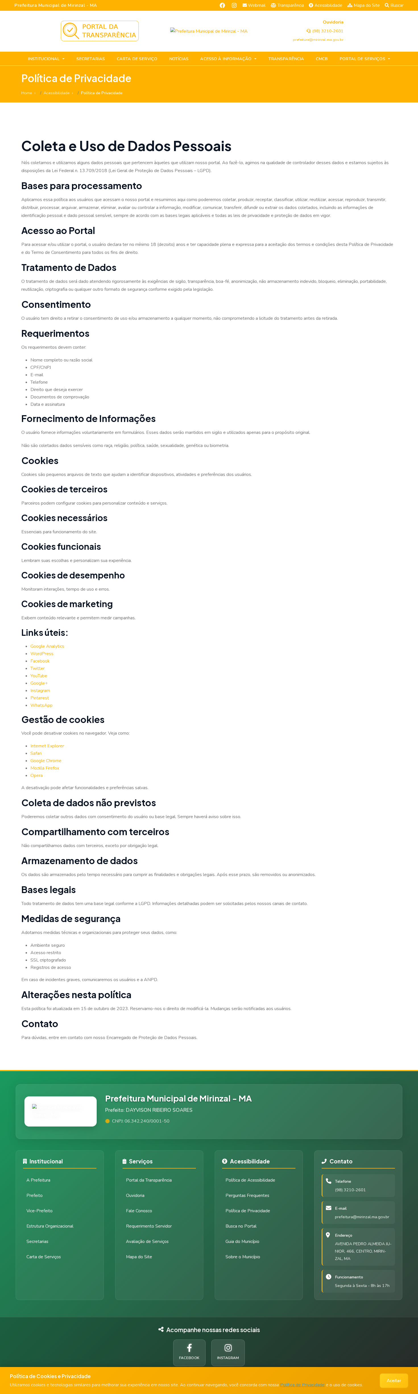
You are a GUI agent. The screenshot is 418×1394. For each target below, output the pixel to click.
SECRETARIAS (90, 59)
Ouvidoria (135, 1195)
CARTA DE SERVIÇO (137, 59)
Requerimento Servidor (149, 1226)
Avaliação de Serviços (147, 1241)
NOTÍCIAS (179, 59)
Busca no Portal (240, 1226)
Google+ (39, 683)
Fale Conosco (139, 1211)
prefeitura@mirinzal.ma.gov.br (362, 1217)
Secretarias (37, 1241)
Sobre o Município (242, 1257)
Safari (36, 753)
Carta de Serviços (43, 1257)
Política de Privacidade (302, 1385)
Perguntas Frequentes (247, 1195)
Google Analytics (47, 646)
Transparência (291, 5)
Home (26, 93)
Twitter (37, 668)
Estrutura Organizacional (49, 1226)
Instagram (40, 690)
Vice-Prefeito (39, 1211)
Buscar (396, 5)
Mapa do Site (367, 5)
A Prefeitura (38, 1180)
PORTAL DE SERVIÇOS (362, 59)
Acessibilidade (328, 5)
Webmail (257, 5)
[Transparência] (99, 31)
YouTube (38, 676)
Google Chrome (45, 761)
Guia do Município (242, 1241)
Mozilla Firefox (44, 768)
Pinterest (39, 698)
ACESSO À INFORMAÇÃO (225, 59)
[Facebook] (222, 5)
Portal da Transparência (149, 1180)
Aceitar (394, 1380)
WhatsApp (41, 705)
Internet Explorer (47, 746)
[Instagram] (234, 5)
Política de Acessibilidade (250, 1180)
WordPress (41, 654)
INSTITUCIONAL (44, 59)
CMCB (322, 59)
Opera (36, 775)
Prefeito (34, 1195)
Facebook (40, 661)
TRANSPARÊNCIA (286, 59)
